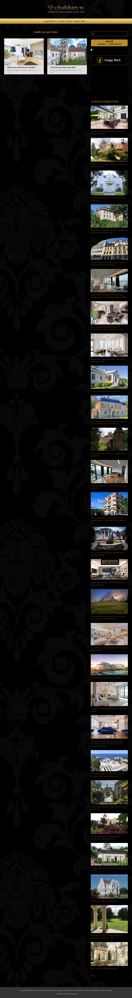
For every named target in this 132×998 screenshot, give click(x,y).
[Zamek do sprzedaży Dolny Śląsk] (67, 65)
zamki (76, 21)
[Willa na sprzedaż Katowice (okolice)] (24, 65)
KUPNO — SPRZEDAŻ (109, 42)
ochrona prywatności (91, 990)
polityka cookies (56, 990)
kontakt (109, 990)
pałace (69, 21)
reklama (102, 990)
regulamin (46, 990)
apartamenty (50, 21)
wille (83, 21)
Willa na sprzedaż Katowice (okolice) (21, 67)
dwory (62, 21)
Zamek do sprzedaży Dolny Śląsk (62, 67)
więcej (93, 975)
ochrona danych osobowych (73, 990)
